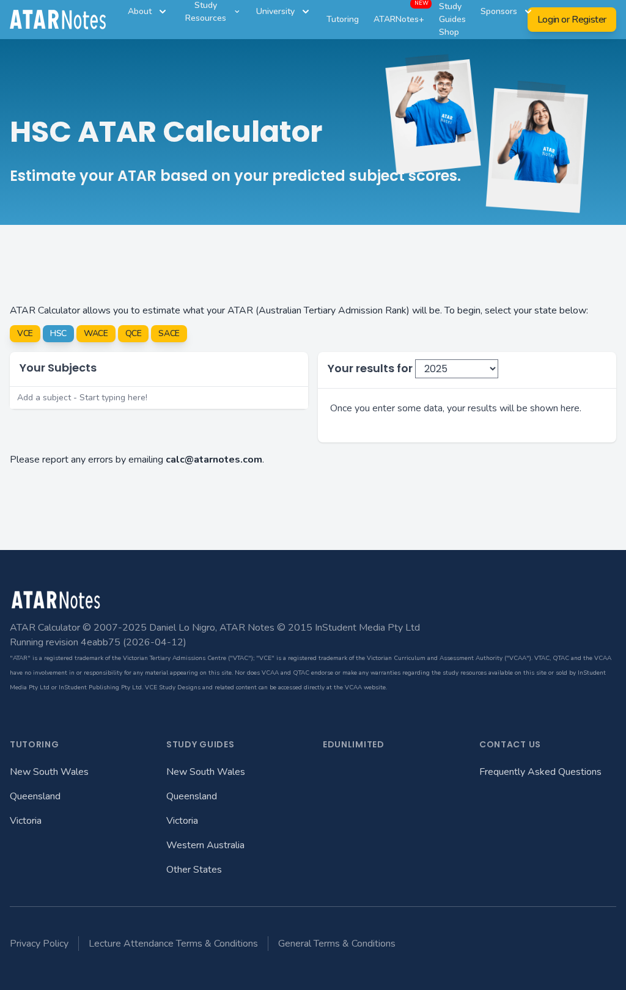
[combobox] (159, 398)
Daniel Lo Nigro (182, 627)
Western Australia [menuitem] (205, 845)
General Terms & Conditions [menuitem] (337, 943)
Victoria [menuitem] (26, 820)
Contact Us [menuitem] (510, 744)
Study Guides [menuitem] (200, 744)
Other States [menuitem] (194, 869)
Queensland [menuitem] (35, 796)
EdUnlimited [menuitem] (354, 744)
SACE (169, 333)
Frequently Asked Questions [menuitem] (540, 772)
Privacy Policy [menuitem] (39, 943)
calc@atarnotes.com (214, 459)
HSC (58, 333)
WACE (96, 333)
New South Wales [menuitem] (49, 772)
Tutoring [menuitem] (34, 744)
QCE (133, 333)
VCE (25, 333)
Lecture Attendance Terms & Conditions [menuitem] (173, 943)
